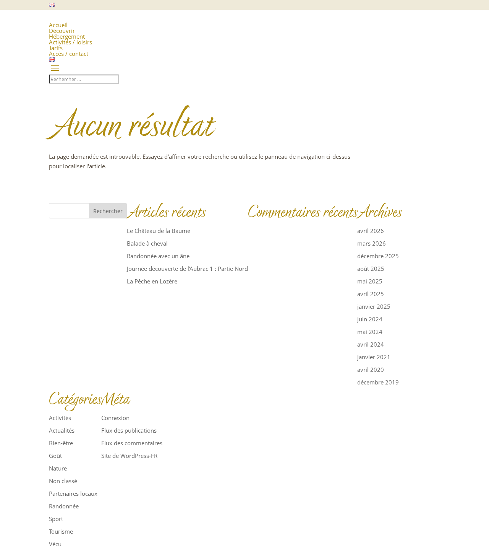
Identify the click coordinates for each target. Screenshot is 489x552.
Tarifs (56, 48)
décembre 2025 (378, 256)
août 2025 (370, 268)
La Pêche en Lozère (152, 281)
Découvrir (62, 30)
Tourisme (61, 531)
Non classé (63, 481)
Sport (56, 519)
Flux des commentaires (131, 443)
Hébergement (67, 36)
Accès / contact (68, 53)
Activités (60, 418)
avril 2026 (370, 230)
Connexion (115, 418)
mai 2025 (369, 281)
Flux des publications (129, 430)
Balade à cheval (147, 243)
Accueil (58, 25)
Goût (55, 455)
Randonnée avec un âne (158, 256)
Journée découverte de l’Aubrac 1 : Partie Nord (187, 268)
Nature (58, 468)
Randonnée (64, 506)
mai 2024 (369, 331)
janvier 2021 (373, 357)
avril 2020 (370, 369)
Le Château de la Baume (158, 230)
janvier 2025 (373, 306)
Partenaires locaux (73, 493)
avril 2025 (370, 294)
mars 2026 (371, 243)
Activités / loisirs (70, 42)
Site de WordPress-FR (129, 455)
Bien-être (61, 443)
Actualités (61, 430)
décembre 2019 (378, 382)
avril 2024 (370, 344)
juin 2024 (369, 319)
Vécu (55, 544)
